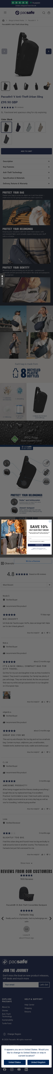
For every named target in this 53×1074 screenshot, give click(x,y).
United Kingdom (38, 1062)
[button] (2, 280)
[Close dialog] (50, 521)
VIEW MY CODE (39, 545)
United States (15, 1062)
